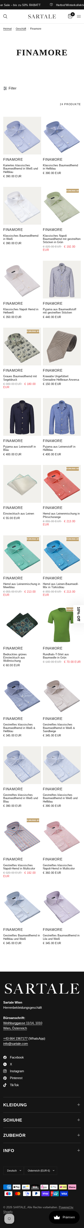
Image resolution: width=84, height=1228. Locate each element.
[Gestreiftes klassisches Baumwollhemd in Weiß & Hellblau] (22, 695)
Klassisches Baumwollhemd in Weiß (20, 237)
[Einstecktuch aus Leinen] (22, 484)
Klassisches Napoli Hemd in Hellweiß (20, 311)
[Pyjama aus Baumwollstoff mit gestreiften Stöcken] (62, 279)
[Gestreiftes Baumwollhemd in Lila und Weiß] (62, 906)
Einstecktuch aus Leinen (18, 513)
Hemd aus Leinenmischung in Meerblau (21, 585)
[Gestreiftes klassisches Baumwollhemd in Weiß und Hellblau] (62, 765)
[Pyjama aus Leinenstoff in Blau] (22, 417)
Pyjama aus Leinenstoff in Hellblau (59, 448)
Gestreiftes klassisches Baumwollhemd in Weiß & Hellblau (19, 728)
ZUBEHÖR (14, 1135)
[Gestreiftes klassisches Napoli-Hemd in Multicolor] (22, 835)
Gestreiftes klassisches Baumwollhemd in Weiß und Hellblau (60, 798)
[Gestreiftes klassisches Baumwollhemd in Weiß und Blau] (22, 765)
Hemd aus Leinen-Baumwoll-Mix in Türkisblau (60, 585)
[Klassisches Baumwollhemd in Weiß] (22, 206)
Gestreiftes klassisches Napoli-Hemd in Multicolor (19, 867)
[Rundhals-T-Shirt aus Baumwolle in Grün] (62, 624)
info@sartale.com (15, 1043)
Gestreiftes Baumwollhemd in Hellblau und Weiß (21, 937)
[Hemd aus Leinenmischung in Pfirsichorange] (62, 484)
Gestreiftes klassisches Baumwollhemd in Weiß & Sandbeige (59, 728)
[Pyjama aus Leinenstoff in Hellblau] (62, 417)
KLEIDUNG (15, 1104)
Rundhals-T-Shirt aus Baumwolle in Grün (56, 656)
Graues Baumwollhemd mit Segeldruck (20, 378)
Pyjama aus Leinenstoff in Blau (19, 448)
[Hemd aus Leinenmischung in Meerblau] (22, 554)
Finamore (13, 159)
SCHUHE (12, 1120)
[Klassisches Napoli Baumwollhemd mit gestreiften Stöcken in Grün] (62, 206)
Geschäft (21, 28)
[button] (78, 614)
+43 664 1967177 (15, 1038)
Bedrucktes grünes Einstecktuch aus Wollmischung (15, 658)
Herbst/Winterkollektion (62, 4)
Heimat (7, 28)
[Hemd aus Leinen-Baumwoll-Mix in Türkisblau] (62, 554)
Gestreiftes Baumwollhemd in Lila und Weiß (61, 937)
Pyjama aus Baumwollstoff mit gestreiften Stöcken (59, 311)
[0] (69, 16)
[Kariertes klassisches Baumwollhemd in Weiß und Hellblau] (22, 135)
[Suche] (5, 16)
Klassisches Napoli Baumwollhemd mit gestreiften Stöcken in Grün (62, 239)
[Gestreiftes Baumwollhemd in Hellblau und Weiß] (22, 906)
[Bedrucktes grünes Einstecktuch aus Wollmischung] (22, 624)
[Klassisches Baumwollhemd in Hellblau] (62, 135)
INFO (8, 1150)
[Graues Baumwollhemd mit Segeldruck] (22, 346)
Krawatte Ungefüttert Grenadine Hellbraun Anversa (61, 378)
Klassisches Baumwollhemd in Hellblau (60, 167)
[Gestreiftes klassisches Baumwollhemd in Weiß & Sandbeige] (62, 695)
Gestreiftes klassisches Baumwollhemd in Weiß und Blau (20, 798)
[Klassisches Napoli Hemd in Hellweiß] (22, 279)
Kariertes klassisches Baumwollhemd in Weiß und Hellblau (20, 169)
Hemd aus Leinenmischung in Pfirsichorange (61, 515)
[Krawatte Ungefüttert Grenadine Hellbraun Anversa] (62, 346)
